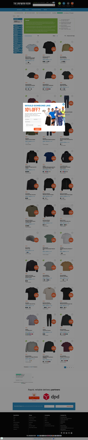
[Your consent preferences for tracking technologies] (2, 438)
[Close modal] (63, 104)
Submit (37, 129)
